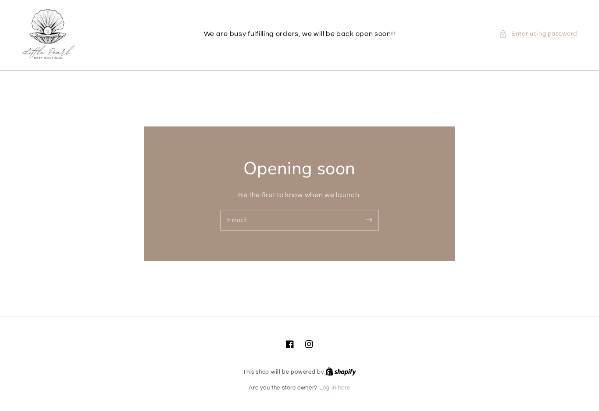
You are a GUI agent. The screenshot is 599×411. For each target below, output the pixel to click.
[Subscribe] (368, 220)
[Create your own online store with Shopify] (340, 372)
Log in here (334, 388)
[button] (538, 34)
